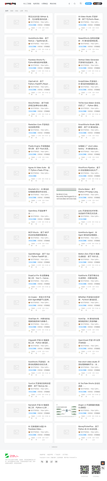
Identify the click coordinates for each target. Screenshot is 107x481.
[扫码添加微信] (103, 468)
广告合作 (57, 454)
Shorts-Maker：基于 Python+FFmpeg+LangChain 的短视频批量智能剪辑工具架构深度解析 (90, 193)
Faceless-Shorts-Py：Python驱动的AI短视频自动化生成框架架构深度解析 (38, 63)
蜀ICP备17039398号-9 (70, 457)
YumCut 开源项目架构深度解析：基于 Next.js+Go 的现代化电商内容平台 (39, 386)
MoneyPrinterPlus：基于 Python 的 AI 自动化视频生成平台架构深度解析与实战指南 (88, 430)
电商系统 (36, 3)
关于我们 (65, 454)
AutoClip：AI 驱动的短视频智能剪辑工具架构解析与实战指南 (88, 321)
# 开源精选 (47, 25)
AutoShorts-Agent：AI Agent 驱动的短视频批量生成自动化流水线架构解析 (88, 236)
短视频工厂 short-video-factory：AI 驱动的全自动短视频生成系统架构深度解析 (88, 150)
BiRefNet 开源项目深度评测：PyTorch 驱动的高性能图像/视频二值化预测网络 (89, 301)
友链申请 (42, 454)
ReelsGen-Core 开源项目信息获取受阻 (38, 125)
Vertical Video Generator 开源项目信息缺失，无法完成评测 (88, 62)
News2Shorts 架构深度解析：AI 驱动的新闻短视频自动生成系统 (89, 41)
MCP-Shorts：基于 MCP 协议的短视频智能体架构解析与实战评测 (38, 235)
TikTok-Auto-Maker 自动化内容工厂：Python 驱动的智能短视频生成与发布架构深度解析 (89, 106)
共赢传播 (53, 457)
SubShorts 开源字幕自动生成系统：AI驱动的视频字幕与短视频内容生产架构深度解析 (88, 279)
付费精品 (45, 3)
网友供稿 (53, 3)
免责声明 (50, 454)
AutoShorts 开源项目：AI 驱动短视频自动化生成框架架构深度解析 (38, 364)
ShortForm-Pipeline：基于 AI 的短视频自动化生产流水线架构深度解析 (89, 170)
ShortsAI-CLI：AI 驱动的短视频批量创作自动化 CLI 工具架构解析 (39, 192)
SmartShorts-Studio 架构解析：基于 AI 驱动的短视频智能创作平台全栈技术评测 (89, 128)
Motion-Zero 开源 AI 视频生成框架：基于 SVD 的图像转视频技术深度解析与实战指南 (89, 257)
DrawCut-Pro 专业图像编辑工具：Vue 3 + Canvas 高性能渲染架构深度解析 (38, 278)
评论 (26, 11)
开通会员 (98, 3)
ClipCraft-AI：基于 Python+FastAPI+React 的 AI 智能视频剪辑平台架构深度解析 (39, 85)
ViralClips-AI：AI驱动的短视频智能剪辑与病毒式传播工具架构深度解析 (39, 321)
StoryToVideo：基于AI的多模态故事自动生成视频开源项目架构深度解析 (38, 105)
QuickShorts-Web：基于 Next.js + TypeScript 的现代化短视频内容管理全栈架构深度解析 (38, 42)
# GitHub (40, 25)
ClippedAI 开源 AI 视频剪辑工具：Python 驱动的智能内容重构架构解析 (39, 343)
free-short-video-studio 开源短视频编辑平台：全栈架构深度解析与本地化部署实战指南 (89, 365)
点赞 (21, 11)
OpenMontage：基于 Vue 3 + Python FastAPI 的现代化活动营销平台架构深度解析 (39, 257)
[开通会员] (103, 463)
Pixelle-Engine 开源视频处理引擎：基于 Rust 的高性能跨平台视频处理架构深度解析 (39, 150)
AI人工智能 (27, 3)
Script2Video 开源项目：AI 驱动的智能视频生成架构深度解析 (88, 84)
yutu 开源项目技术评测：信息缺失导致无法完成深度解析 (88, 213)
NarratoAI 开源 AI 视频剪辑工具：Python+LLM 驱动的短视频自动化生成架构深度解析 (38, 408)
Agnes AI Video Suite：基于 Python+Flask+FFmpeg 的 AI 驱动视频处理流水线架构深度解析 (39, 171)
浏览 (16, 11)
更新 (11, 11)
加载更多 (54, 447)
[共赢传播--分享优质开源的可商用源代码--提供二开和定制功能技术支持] (11, 455)
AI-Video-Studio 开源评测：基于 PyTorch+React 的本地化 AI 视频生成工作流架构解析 (89, 20)
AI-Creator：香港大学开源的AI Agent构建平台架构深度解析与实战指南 (39, 299)
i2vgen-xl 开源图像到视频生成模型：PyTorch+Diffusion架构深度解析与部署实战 (89, 408)
